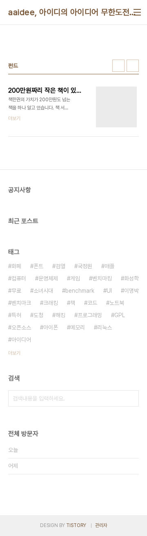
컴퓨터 (18, 278)
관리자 (101, 525)
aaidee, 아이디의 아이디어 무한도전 (68, 12)
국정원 (85, 266)
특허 (16, 315)
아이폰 (50, 327)
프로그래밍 (90, 315)
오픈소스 (21, 327)
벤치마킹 (102, 278)
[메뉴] (137, 12)
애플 (109, 266)
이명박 (131, 290)
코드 (92, 303)
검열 (60, 266)
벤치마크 (21, 303)
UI (109, 290)
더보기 (14, 353)
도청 (38, 315)
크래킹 (50, 303)
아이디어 (21, 339)
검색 (130, 398)
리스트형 (133, 66)
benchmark (79, 290)
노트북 (116, 303)
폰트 (38, 266)
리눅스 (104, 327)
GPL (119, 315)
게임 (75, 278)
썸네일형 (118, 66)
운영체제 (48, 278)
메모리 (77, 327)
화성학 (131, 278)
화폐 (16, 266)
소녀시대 (43, 290)
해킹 (60, 315)
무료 (16, 290)
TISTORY (76, 525)
